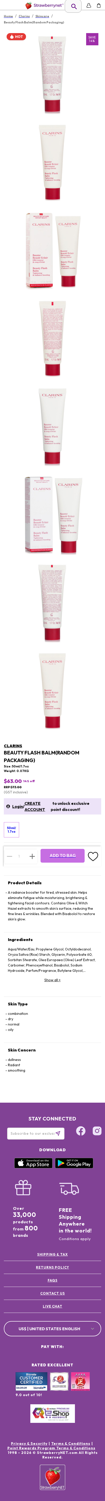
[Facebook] (80, 1131)
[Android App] (74, 1167)
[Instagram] (97, 1131)
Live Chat (52, 1306)
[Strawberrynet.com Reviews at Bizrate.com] (31, 1389)
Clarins (13, 745)
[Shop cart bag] (98, 5)
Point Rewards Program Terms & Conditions (51, 1448)
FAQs (53, 1280)
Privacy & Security (29, 1443)
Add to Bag (63, 855)
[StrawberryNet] (43, 5)
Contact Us (52, 1293)
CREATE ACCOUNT (34, 806)
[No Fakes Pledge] (80, 1387)
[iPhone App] (33, 1167)
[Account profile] (88, 5)
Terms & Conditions (70, 1443)
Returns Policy (52, 1267)
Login (17, 806)
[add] (32, 856)
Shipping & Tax (52, 1254)
